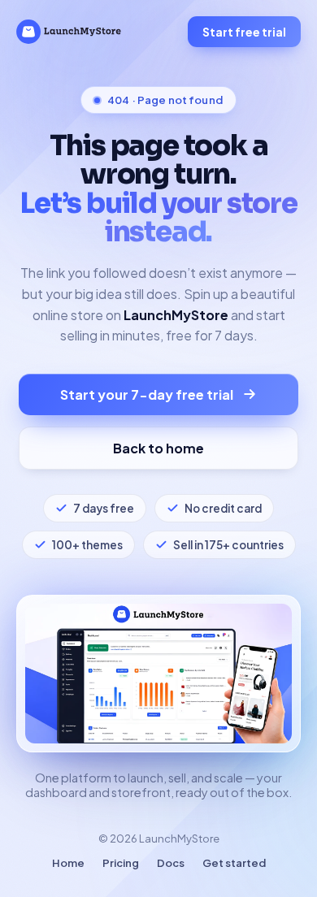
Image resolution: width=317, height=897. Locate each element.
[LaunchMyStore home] (68, 32)
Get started (234, 862)
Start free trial (244, 31)
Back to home (158, 448)
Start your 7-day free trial (146, 394)
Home (68, 862)
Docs (171, 862)
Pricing (120, 862)
